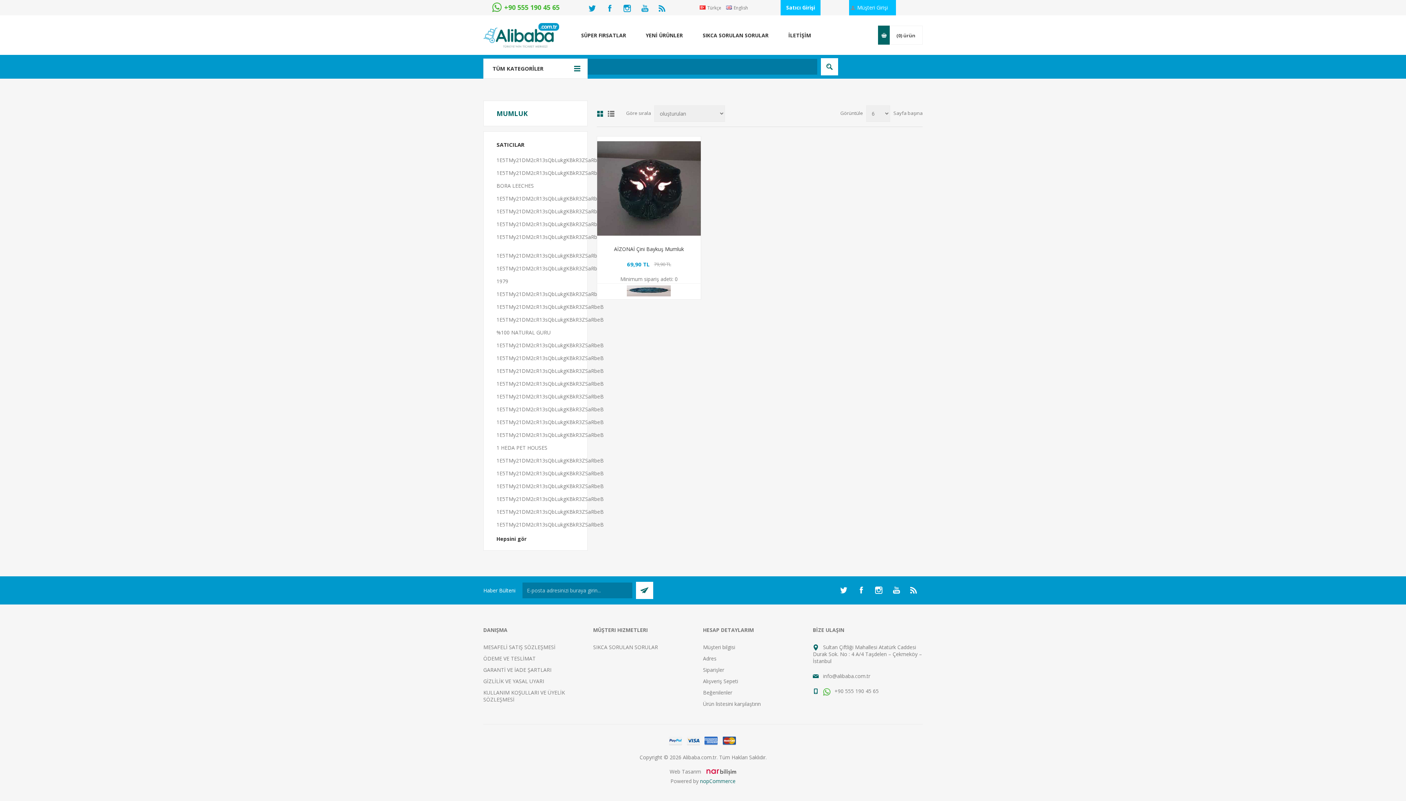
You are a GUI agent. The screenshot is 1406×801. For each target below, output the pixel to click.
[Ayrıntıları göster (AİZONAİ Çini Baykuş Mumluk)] (649, 188)
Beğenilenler (717, 692)
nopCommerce (718, 781)
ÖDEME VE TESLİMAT (509, 658)
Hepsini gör (511, 538)
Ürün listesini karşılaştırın (732, 703)
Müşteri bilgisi (719, 647)
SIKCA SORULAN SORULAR (625, 647)
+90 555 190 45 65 (856, 691)
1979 (502, 281)
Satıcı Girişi (800, 7)
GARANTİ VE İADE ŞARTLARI (517, 669)
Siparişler (713, 669)
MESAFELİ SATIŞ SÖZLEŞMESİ (519, 647)
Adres (710, 658)
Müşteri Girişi (872, 7)
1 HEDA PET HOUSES (521, 447)
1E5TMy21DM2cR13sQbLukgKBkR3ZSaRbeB (550, 160)
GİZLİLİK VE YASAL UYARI (513, 681)
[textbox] (664, 67)
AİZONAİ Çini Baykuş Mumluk (649, 249)
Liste (611, 114)
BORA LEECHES (515, 185)
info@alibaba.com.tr (846, 676)
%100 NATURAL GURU (523, 332)
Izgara (600, 114)
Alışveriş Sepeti (720, 681)
